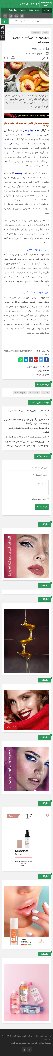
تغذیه (45, 392)
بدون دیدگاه (40, 374)
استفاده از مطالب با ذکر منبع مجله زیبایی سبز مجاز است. (31, 1043)
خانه (45, 32)
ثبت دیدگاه (42, 506)
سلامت (36, 32)
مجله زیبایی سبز (31, 130)
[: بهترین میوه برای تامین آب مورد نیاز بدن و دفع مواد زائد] (6, 58)
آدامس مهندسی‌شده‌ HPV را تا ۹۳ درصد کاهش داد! (25, 437)
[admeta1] (26, 115)
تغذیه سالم (34, 392)
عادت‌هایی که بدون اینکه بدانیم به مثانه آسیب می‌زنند (30, 20)
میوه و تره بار (20, 392)
